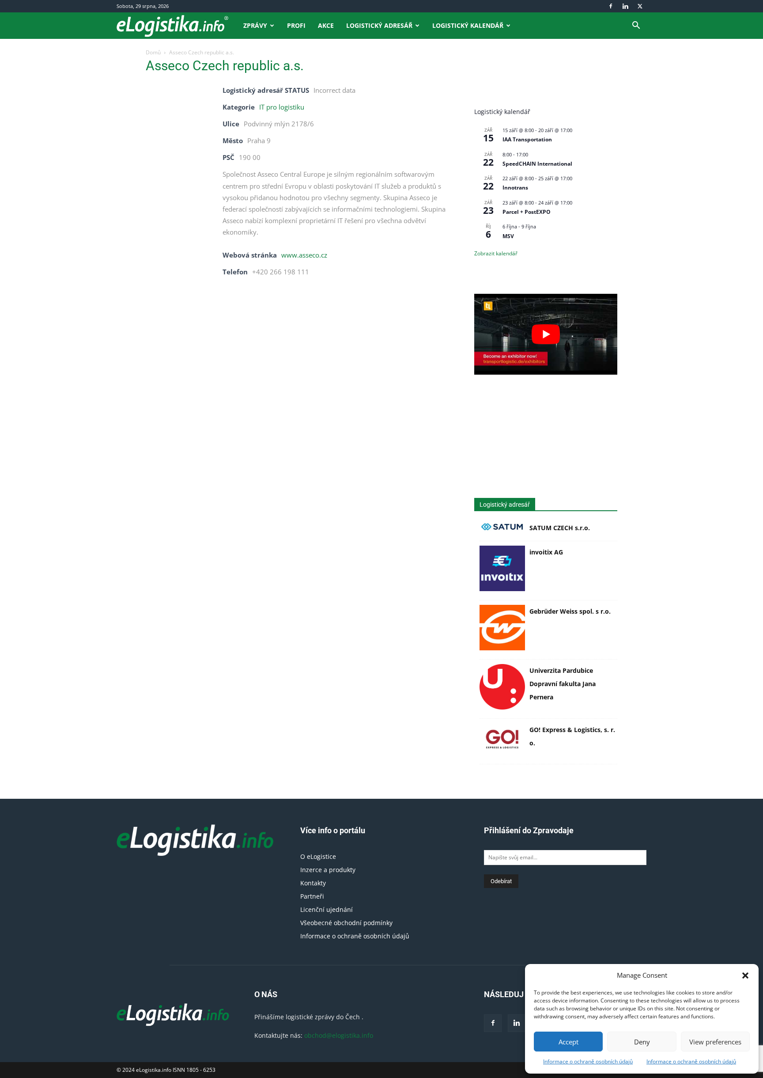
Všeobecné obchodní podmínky (346, 923)
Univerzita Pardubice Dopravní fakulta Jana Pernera (562, 683)
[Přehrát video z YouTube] (545, 334)
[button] (745, 975)
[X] (639, 6)
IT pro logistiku (281, 106)
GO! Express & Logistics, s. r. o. (572, 736)
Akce (326, 25)
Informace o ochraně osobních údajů (588, 1061)
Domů (153, 52)
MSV (508, 236)
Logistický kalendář (467, 25)
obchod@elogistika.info (338, 1035)
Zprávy (255, 25)
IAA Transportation (527, 139)
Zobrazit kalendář (495, 253)
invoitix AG (546, 552)
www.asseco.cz (304, 255)
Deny (642, 1041)
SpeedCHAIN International (537, 163)
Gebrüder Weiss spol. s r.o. (570, 611)
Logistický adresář (379, 25)
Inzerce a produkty (327, 869)
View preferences (715, 1041)
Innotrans (515, 187)
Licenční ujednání (326, 909)
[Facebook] (610, 6)
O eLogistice (318, 856)
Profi (296, 25)
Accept (568, 1041)
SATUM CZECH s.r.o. (559, 528)
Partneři (312, 896)
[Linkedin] (625, 6)
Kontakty (313, 883)
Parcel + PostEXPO (526, 212)
